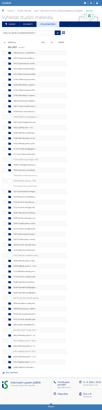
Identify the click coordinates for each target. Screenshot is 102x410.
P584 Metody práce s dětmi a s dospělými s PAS (34, 308)
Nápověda (63, 393)
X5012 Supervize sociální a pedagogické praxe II (34, 58)
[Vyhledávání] (91, 3)
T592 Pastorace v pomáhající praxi (29, 170)
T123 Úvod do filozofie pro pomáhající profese (33, 202)
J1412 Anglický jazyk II (24, 362)
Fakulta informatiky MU (26, 385)
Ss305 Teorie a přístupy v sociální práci (31, 218)
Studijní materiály (24, 10)
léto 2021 (89, 10)
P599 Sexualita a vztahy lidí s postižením (31, 303)
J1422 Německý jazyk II (24, 356)
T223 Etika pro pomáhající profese (29, 197)
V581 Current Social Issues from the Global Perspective (37, 106)
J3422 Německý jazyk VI (25, 335)
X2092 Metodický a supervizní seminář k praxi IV (35, 85)
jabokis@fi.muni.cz (64, 387)
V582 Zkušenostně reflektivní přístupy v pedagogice (36, 101)
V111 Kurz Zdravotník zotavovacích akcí (31, 154)
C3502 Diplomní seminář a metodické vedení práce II (36, 367)
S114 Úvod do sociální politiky (27, 276)
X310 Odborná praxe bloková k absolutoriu (32, 69)
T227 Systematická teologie (26, 191)
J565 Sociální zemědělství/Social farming (31, 324)
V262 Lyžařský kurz (23, 127)
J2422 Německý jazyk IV (25, 346)
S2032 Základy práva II (25, 266)
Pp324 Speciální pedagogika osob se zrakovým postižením (39, 287)
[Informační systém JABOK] (3, 10)
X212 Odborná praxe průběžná (27, 74)
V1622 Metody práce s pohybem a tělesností (33, 143)
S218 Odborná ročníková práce (27, 250)
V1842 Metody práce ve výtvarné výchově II (33, 138)
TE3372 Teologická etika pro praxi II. (30, 165)
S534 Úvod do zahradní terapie (27, 244)
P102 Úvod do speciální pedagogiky (29, 319)
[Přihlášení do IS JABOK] (97, 3)
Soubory (10, 10)
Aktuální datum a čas (90, 385)
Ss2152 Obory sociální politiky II (29, 229)
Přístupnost (87, 397)
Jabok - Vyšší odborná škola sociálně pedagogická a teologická (58, 10)
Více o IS (87, 393)
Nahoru (51, 406)
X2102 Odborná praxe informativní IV (30, 79)
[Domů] (85, 3)
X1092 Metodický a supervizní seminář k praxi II (34, 95)
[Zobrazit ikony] (63, 32)
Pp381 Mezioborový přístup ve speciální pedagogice (36, 282)
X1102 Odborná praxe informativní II (30, 90)
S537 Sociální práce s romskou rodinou (30, 239)
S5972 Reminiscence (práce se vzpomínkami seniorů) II (37, 234)
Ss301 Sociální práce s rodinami (28, 223)
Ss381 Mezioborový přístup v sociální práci (32, 213)
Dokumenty (28, 24)
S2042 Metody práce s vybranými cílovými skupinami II (37, 260)
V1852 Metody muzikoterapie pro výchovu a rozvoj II (37, 133)
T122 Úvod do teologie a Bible (27, 207)
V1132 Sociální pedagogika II (27, 149)
